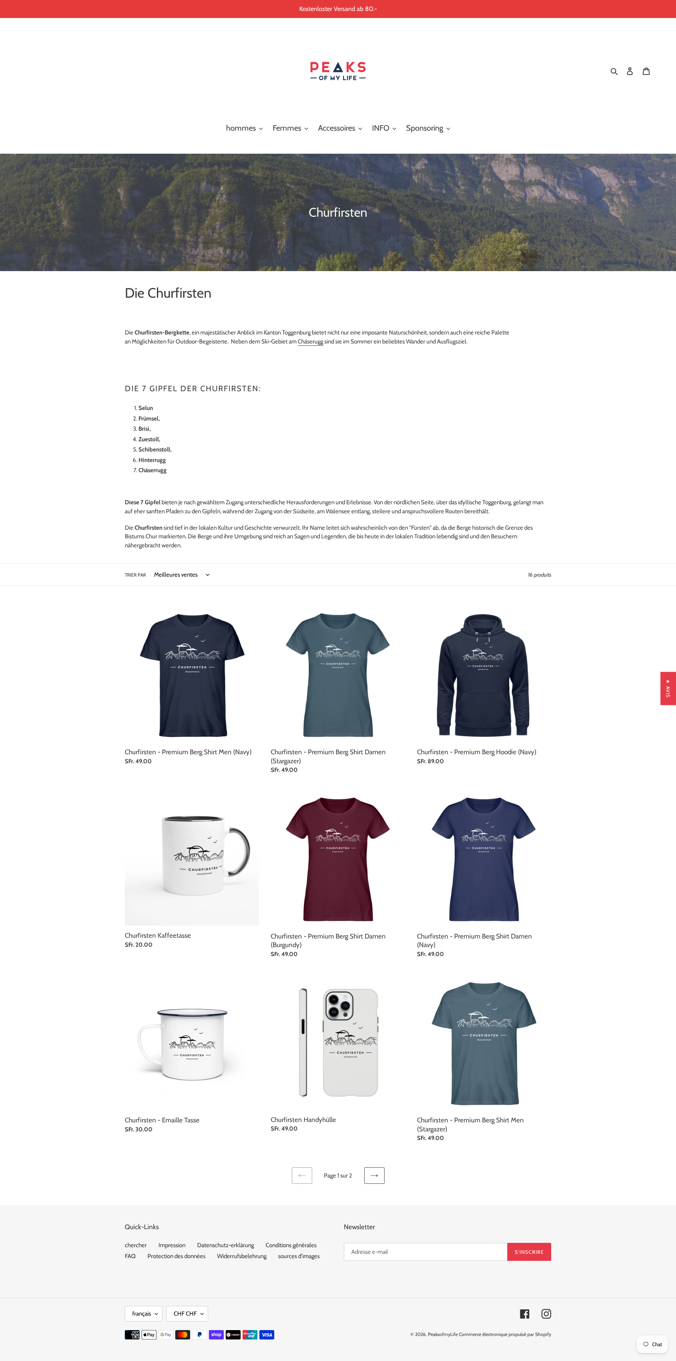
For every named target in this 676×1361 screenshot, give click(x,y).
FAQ (130, 1256)
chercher (136, 1245)
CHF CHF (185, 1313)
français (141, 1313)
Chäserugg (310, 341)
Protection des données (176, 1256)
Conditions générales (291, 1245)
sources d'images (299, 1256)
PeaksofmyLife (443, 1334)
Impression (171, 1245)
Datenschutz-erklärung (225, 1245)
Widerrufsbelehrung (241, 1256)
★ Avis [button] (668, 688)
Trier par (135, 575)
